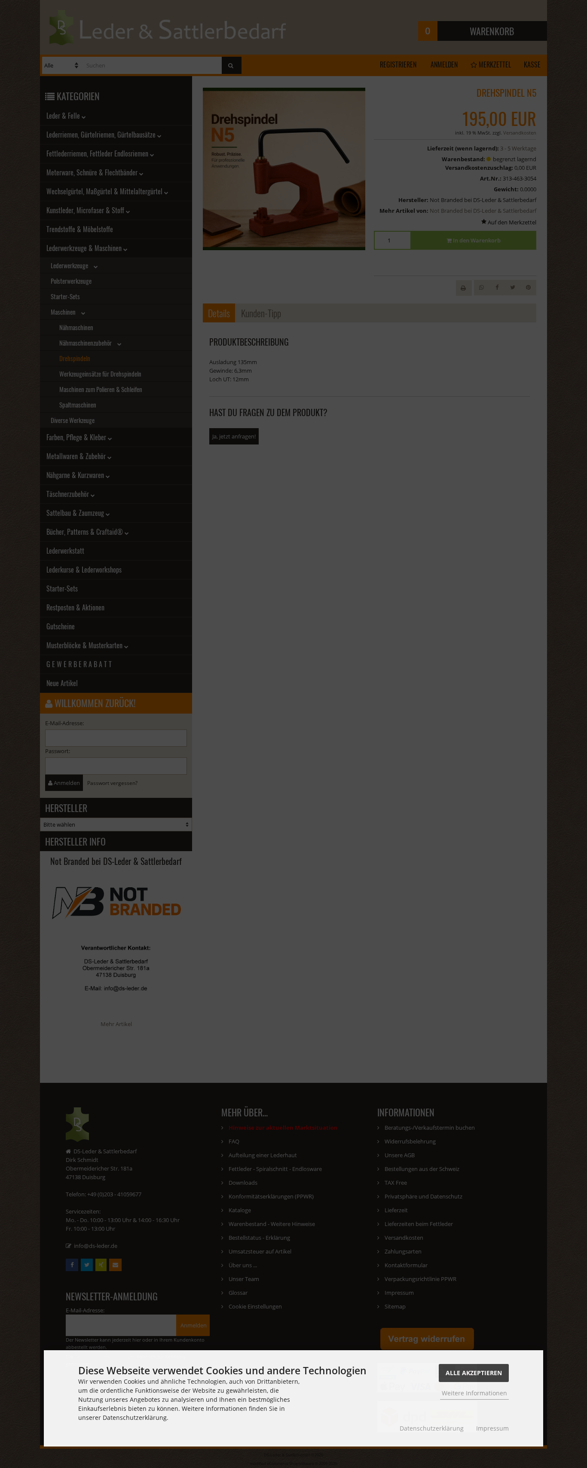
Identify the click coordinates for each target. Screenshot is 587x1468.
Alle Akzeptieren (474, 1373)
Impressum (492, 1428)
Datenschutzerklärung (432, 1428)
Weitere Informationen (474, 1393)
